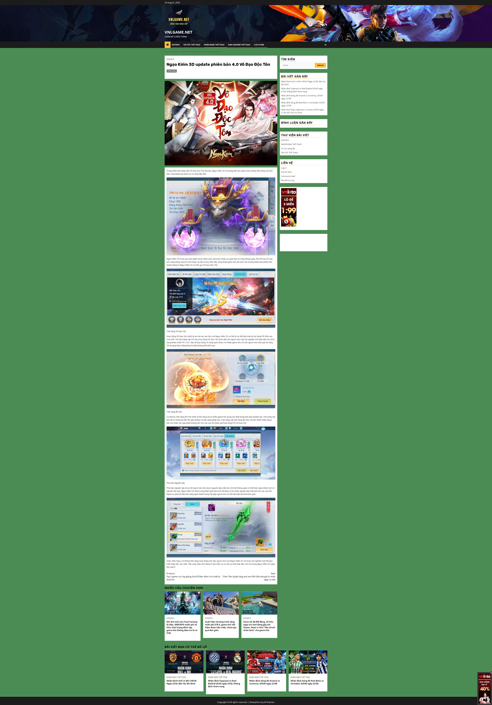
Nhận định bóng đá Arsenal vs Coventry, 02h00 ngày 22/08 (264, 682)
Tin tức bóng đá (288, 148)
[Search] (325, 44)
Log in (283, 167)
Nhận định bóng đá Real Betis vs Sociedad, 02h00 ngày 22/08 (307, 682)
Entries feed (286, 172)
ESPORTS (176, 44)
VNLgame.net (178, 32)
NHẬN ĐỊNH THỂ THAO (214, 44)
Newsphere (255, 702)
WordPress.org (287, 180)
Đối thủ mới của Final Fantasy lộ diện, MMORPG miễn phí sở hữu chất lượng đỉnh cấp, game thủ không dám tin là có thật (182, 627)
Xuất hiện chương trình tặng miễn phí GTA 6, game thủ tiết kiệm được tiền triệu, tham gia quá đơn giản (220, 626)
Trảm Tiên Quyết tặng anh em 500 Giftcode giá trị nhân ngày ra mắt (249, 576)
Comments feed (288, 176)
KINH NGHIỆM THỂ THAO (239, 44)
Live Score (259, 44)
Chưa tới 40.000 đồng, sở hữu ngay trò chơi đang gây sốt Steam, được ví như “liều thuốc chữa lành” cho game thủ (259, 626)
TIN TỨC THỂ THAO (191, 44)
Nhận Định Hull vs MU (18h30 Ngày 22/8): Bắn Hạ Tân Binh (181, 682)
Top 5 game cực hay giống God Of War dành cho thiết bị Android (193, 576)
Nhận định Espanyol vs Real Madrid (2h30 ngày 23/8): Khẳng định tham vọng (224, 683)
